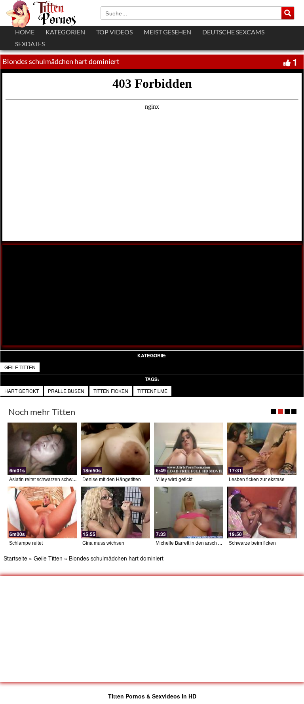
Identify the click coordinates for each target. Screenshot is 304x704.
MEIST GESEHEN (167, 32)
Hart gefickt (21, 390)
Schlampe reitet (26, 543)
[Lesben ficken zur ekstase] (261, 448)
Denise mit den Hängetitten (111, 479)
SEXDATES (30, 43)
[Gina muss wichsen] (115, 512)
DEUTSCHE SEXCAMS (233, 32)
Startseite (15, 558)
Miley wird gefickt (174, 479)
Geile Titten (20, 367)
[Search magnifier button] (287, 13)
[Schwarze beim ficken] (261, 512)
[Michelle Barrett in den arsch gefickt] (188, 512)
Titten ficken (110, 390)
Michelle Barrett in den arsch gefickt (194, 543)
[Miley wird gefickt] (188, 448)
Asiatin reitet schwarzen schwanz (44, 479)
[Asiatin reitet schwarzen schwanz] (42, 448)
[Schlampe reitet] (42, 512)
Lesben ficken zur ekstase (257, 479)
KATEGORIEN (65, 32)
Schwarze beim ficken (252, 543)
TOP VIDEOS (114, 32)
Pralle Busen (66, 390)
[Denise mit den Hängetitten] (115, 448)
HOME (24, 32)
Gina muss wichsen (103, 543)
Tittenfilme (152, 390)
